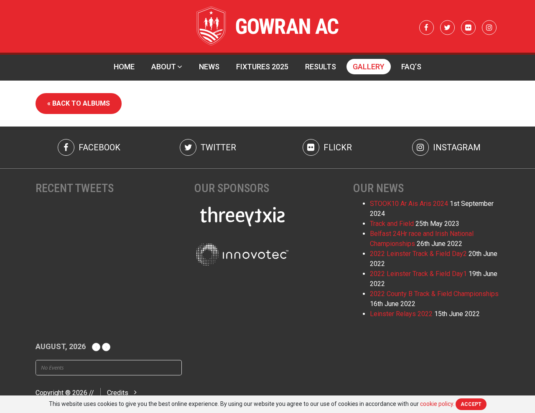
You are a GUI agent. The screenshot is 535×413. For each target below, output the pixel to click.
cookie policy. (437, 403)
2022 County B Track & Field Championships (434, 294)
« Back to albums (78, 103)
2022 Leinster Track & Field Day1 (418, 274)
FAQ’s (411, 66)
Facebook (98, 147)
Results (320, 66)
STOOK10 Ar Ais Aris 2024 (409, 204)
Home (124, 66)
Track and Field (392, 224)
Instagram (456, 147)
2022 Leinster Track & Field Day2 (418, 254)
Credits (117, 393)
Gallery (369, 66)
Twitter (217, 147)
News (209, 66)
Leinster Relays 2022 (401, 314)
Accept (471, 404)
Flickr (336, 147)
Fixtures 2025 (262, 66)
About (163, 66)
